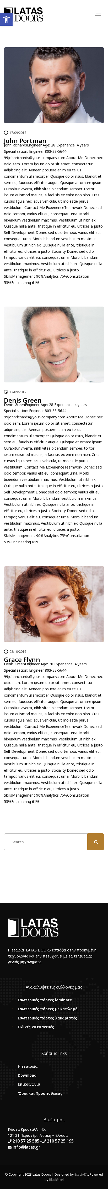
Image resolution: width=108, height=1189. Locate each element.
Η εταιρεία (28, 1066)
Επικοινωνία (29, 1084)
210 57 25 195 (60, 1141)
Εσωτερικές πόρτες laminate (45, 999)
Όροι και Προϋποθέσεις (40, 1093)
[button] (6, 19)
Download (27, 1075)
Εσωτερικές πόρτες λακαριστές (47, 1018)
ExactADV (81, 1174)
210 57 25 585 (26, 1141)
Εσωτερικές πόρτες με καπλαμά (48, 1008)
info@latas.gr (26, 1147)
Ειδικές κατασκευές (36, 1026)
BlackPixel (56, 1179)
